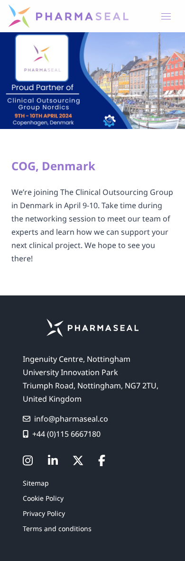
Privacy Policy (44, 513)
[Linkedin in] (53, 460)
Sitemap (36, 482)
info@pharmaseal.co (71, 419)
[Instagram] (28, 460)
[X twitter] (78, 460)
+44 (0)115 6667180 (66, 434)
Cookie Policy (43, 498)
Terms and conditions (57, 528)
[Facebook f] (101, 460)
